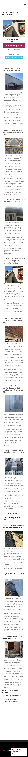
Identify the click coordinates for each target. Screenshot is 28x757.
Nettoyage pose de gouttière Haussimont (12, 695)
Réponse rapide (14, 517)
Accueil (3, 17)
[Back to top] (24, 753)
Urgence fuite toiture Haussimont (10, 701)
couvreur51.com (15, 744)
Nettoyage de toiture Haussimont (10, 696)
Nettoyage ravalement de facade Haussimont (13, 704)
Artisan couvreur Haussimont (9, 699)
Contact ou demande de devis (14, 57)
